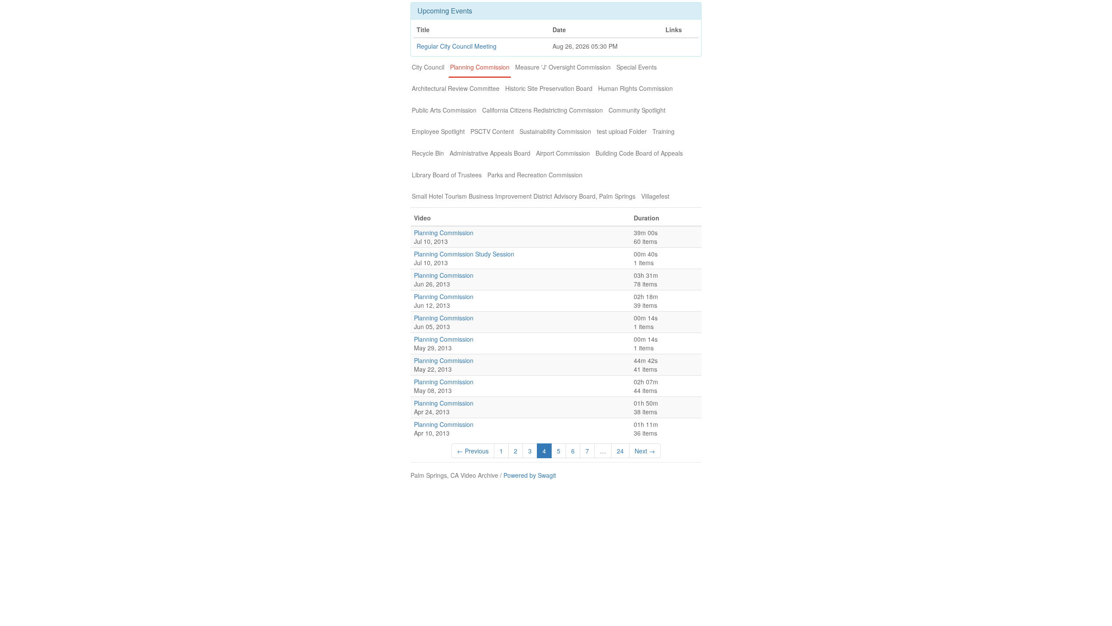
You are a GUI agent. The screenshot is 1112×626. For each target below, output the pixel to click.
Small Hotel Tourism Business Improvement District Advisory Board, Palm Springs (523, 196)
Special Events (636, 67)
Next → (645, 450)
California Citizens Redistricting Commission (542, 110)
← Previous (473, 450)
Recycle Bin (428, 153)
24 (620, 450)
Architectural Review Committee (456, 88)
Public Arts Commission (444, 110)
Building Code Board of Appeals (639, 153)
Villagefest (655, 196)
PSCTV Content (492, 131)
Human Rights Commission (635, 88)
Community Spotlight (637, 110)
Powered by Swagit (529, 475)
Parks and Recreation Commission (534, 174)
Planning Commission (480, 67)
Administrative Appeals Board (490, 153)
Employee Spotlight (438, 131)
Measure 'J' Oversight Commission (563, 67)
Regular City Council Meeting (456, 46)
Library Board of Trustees (447, 174)
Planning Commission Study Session (464, 254)
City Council (428, 67)
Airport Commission (563, 153)
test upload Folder (622, 131)
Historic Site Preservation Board (548, 88)
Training (663, 131)
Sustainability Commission (555, 131)
